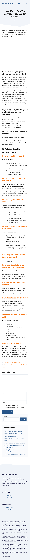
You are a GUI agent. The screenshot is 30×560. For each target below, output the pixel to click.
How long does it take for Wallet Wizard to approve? (13, 266)
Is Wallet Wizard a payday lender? (13, 283)
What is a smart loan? (11, 343)
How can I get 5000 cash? (13, 156)
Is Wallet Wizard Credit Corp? (15, 298)
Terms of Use (9, 509)
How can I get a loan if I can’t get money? (14, 179)
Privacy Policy (9, 507)
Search (5, 416)
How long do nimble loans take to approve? (13, 255)
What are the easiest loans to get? (14, 315)
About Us (8, 495)
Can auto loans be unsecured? (12, 362)
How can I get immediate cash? (13, 200)
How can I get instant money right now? (14, 227)
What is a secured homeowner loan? (13, 431)
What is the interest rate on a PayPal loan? (14, 454)
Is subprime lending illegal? (10, 436)
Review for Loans (11, 3)
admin (21, 20)
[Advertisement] (15, 54)
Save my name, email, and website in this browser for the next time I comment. (15, 406)
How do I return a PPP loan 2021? (12, 433)
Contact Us (9, 497)
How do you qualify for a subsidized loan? (14, 443)
